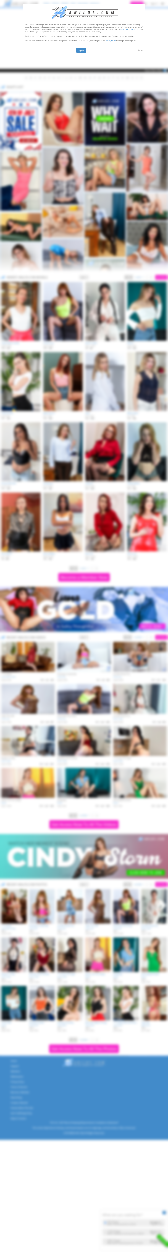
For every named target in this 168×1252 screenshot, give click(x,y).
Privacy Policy (111, 40)
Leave (140, 50)
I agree (81, 50)
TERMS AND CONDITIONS (129, 29)
